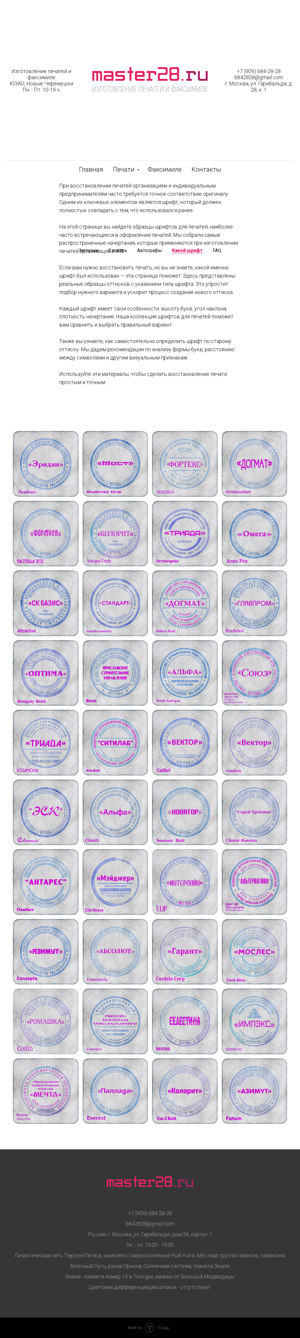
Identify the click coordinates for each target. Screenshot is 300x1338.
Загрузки (88, 250)
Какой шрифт (187, 250)
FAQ (217, 250)
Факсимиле (165, 169)
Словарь (117, 250)
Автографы (149, 250)
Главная (91, 169)
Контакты (206, 169)
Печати (124, 169)
